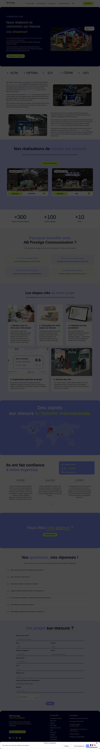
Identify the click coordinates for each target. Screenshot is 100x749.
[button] (97, 743)
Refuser (67, 746)
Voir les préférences (79, 746)
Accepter (91, 746)
